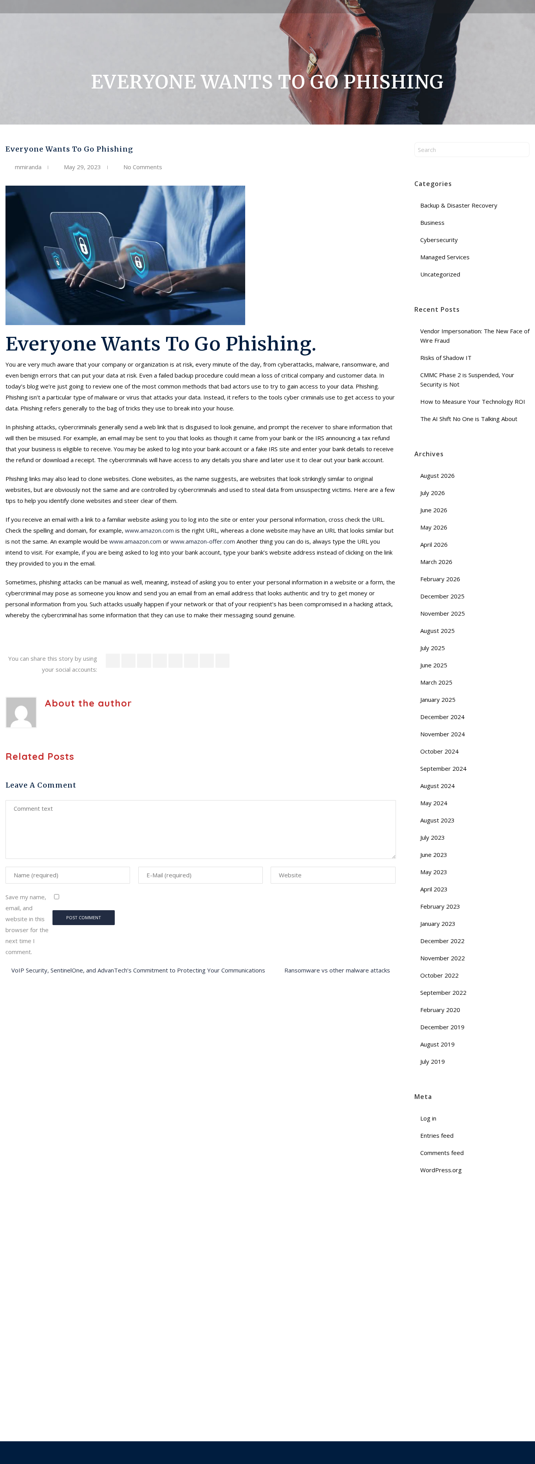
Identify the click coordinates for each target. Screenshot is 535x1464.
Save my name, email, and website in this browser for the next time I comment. (27, 924)
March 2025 (436, 682)
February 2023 (440, 906)
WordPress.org (441, 1170)
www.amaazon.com (135, 541)
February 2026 (440, 579)
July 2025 (432, 648)
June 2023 (433, 855)
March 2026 (436, 562)
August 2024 (437, 786)
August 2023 (437, 820)
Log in (428, 1118)
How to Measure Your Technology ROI (473, 401)
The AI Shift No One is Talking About (469, 419)
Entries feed (437, 1135)
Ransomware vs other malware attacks (337, 970)
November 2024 (442, 734)
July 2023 (432, 837)
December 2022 (442, 941)
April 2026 (434, 544)
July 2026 (432, 493)
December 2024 (442, 717)
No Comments (142, 167)
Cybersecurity (439, 240)
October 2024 (439, 751)
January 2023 (437, 923)
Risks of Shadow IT (446, 357)
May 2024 (433, 803)
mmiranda (28, 167)
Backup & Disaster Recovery (458, 205)
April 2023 (434, 889)
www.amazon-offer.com (202, 541)
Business (432, 222)
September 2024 (443, 768)
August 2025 (437, 630)
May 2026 (433, 527)
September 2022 (443, 992)
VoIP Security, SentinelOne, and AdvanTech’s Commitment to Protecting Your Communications (138, 970)
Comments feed (442, 1153)
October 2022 (439, 975)
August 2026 (437, 475)
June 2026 (433, 510)
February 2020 (440, 1010)
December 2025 (442, 596)
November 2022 (442, 958)
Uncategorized (440, 274)
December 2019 (442, 1027)
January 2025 (437, 699)
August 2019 (437, 1044)
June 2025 (433, 665)
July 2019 (432, 1061)
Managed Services (445, 257)
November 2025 (442, 613)
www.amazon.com (149, 530)
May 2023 (433, 872)
